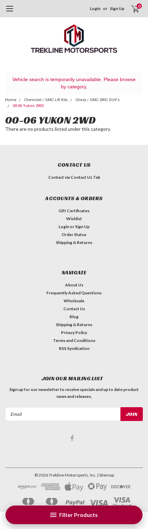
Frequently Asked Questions (74, 292)
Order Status (74, 234)
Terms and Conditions (74, 340)
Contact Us (74, 308)
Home (11, 100)
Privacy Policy (74, 332)
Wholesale (74, 300)
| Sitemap (105, 475)
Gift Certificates (74, 210)
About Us (74, 284)
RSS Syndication (74, 348)
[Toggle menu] (9, 12)
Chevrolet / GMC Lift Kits (46, 100)
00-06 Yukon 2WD (28, 106)
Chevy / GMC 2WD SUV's (97, 100)
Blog (74, 316)
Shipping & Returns (74, 242)
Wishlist (74, 218)
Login (95, 8)
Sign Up (117, 8)
